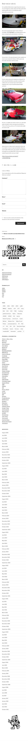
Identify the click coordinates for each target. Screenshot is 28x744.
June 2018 (4, 692)
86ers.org (4, 340)
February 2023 (5, 549)
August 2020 (5, 632)
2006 (4, 306)
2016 (8, 306)
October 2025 (5, 460)
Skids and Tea (5, 411)
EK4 (3, 293)
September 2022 (6, 562)
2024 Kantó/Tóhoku (7, 272)
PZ (19, 323)
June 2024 (4, 504)
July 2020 (4, 634)
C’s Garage (4, 355)
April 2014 (4, 704)
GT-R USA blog (5, 372)
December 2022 (6, 554)
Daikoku (10, 308)
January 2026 (5, 452)
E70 (18, 308)
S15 (14, 326)
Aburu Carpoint (5, 344)
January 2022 (5, 585)
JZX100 (4, 291)
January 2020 (5, 648)
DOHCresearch (5, 357)
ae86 (21, 306)
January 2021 (5, 618)
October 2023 (5, 526)
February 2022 (5, 582)
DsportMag (4, 359)
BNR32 (3, 290)
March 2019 (5, 668)
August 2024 (5, 499)
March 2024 (5, 513)
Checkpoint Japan (6, 381)
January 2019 (5, 673)
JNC (3, 387)
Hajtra (14, 313)
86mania (4, 342)
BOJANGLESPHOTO (6, 350)
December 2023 (6, 521)
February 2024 (5, 515)
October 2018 (5, 681)
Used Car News (5, 420)
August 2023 (5, 532)
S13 (7, 326)
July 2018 (4, 690)
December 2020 (6, 621)
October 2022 (5, 560)
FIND (8, 165)
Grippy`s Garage (6, 371)
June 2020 (4, 637)
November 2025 (6, 457)
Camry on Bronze (6, 354)
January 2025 (5, 485)
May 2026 (4, 441)
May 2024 (4, 507)
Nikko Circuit (19, 321)
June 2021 (4, 604)
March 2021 (5, 612)
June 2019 (4, 665)
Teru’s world (5, 418)
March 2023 (5, 546)
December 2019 (6, 651)
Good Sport (5, 367)
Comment (5, 178)
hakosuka (19, 313)
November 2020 (6, 623)
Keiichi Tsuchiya (7, 318)
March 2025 (5, 479)
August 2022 (5, 565)
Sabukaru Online (6, 406)
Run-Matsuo (5, 404)
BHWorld (4, 349)
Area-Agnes (5, 345)
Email (4, 203)
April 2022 (4, 576)
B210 (5, 165)
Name (4, 197)
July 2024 (4, 501)
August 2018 (5, 687)
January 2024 (5, 518)
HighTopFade (5, 379)
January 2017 (5, 698)
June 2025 (4, 471)
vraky (21, 329)
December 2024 (6, 488)
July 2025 (4, 468)
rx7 (3, 326)
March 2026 (5, 446)
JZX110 (9, 316)
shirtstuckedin (5, 409)
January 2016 (5, 701)
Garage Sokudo (5, 364)
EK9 (11, 311)
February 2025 (5, 482)
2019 (12, 306)
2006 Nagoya (5, 279)
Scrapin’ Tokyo (5, 408)
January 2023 (5, 551)
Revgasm (4, 401)
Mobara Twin (11, 321)
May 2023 (4, 540)
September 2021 (6, 596)
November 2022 (6, 557)
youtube (19, 331)
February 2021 (5, 615)
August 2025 (5, 465)
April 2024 (4, 510)
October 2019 (5, 657)
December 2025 (6, 454)
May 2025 (4, 474)
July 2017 (4, 695)
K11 (3, 296)
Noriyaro (4, 396)
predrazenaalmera (12, 323)
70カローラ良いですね (7, 339)
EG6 (4, 311)
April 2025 (4, 477)
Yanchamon (5, 423)
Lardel (3, 391)
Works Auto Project (6, 421)
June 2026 (4, 438)
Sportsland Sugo (21, 326)
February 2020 (5, 645)
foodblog (20, 311)
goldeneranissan (7, 313)
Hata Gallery (5, 376)
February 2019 (5, 670)
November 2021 (6, 590)
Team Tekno (5, 416)
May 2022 (4, 573)
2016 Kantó (5, 277)
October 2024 (5, 493)
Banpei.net (4, 347)
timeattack (5, 329)
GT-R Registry (5, 374)
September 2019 (6, 659)
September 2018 (6, 684)
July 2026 (4, 435)
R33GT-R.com (5, 399)
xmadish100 (6, 331)
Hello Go (4, 377)
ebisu (22, 308)
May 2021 (4, 607)
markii (21, 318)
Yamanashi (13, 331)
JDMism (4, 386)
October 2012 (5, 709)
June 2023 (4, 537)
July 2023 (4, 535)
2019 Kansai (5, 276)
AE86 (3, 288)
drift (15, 308)
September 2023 (6, 529)
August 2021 (5, 598)
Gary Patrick (5, 366)
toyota (11, 329)
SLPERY (4, 413)
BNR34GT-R (5, 352)
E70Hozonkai (5, 361)
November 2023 (6, 524)
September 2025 (6, 463)
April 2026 (4, 443)
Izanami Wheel (5, 382)
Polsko (4, 323)
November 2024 (6, 490)
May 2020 (4, 640)
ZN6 (3, 295)
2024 (17, 306)
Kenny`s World (5, 389)
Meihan (4, 321)
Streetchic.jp (5, 414)
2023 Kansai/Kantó (6, 274)
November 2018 (6, 679)
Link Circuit (15, 318)
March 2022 (5, 579)
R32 (22, 323)
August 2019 (5, 662)
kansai (18, 316)
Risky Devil (4, 403)
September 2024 (6, 496)
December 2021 (6, 587)
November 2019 (6, 654)
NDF (3, 394)
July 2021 (4, 601)
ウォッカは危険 (13, 165)
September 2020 (6, 629)
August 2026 (5, 432)
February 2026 (5, 449)
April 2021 (4, 609)
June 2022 (4, 571)
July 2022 (4, 568)
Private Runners (6, 398)
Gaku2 (3, 362)
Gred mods (4, 369)
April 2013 (4, 706)
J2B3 (3, 384)
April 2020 (4, 643)
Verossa (17, 329)
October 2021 (5, 593)
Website (4, 210)
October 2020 (5, 626)
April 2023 (4, 543)
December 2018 (6, 676)
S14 (11, 326)
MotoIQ (4, 393)
